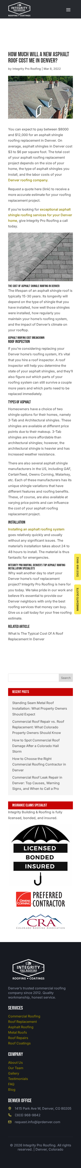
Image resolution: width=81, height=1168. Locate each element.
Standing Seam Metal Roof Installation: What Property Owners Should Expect (39, 708)
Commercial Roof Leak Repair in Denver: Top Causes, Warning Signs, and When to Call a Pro (37, 783)
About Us (15, 1062)
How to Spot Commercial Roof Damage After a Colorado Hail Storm (36, 745)
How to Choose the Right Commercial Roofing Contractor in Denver (39, 764)
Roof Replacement (22, 1022)
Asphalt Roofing (20, 1027)
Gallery (13, 1073)
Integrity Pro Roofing (26, 68)
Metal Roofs (17, 1032)
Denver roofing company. (28, 180)
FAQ (11, 1084)
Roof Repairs (18, 1038)
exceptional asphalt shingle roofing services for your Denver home (40, 215)
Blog (11, 1089)
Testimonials (18, 1079)
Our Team (15, 1068)
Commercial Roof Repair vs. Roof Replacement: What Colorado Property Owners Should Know (38, 727)
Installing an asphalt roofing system (36, 529)
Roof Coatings (19, 1043)
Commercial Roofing (24, 1016)
